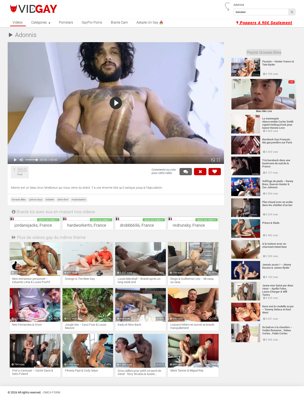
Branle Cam (119, 22)
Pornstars (66, 22)
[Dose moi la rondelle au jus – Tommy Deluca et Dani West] (245, 320)
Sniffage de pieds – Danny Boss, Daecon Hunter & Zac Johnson (277, 184)
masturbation (79, 199)
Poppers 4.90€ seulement (265, 22)
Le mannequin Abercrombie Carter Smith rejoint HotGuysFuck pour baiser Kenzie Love (277, 123)
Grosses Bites (19, 199)
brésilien (50, 199)
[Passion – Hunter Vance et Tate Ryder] (245, 75)
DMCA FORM (51, 392)
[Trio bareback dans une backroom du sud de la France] (245, 174)
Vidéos (18, 22)
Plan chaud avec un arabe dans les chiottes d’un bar (277, 203)
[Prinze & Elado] (245, 237)
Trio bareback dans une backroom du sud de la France (276, 163)
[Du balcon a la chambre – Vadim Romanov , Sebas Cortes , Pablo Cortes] (245, 341)
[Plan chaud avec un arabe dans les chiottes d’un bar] (245, 216)
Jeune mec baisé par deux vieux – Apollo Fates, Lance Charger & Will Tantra (277, 290)
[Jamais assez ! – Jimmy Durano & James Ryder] (245, 278)
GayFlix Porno (92, 22)
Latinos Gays (35, 199)
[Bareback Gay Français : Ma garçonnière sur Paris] (245, 153)
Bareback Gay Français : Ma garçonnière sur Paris (277, 141)
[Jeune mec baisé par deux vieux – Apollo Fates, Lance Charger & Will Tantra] (245, 299)
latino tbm (62, 199)
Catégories (39, 22)
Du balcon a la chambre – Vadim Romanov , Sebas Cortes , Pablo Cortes (277, 330)
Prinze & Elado (270, 222)
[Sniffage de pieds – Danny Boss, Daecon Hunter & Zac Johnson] (245, 195)
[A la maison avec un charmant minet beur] (245, 257)
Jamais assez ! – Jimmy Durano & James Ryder (276, 266)
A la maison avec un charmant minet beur (274, 245)
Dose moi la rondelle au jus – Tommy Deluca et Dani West (278, 309)
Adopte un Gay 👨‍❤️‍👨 (149, 22)
